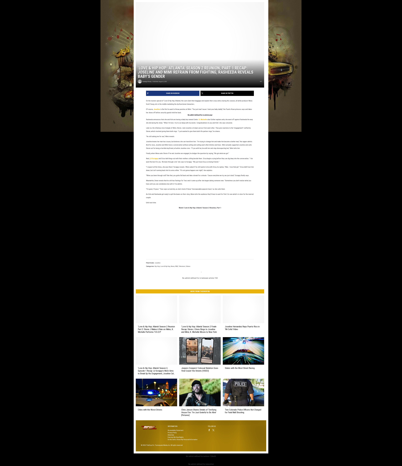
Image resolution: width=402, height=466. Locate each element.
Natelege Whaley (146, 81)
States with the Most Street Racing (240, 368)
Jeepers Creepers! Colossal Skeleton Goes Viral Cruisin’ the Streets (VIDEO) (199, 369)
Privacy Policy (172, 432)
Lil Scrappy (154, 158)
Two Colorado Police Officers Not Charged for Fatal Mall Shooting (243, 411)
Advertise (171, 435)
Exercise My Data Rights (176, 437)
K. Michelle (203, 119)
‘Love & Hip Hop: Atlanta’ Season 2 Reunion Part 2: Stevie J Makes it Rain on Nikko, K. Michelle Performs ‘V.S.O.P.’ (156, 329)
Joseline (157, 109)
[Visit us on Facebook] (210, 430)
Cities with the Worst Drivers (150, 409)
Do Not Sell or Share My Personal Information (182, 439)
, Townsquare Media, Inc (162, 445)
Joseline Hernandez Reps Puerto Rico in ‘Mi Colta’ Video (242, 328)
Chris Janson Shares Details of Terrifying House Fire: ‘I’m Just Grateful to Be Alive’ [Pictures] (198, 412)
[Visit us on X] (214, 430)
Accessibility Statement (175, 430)
